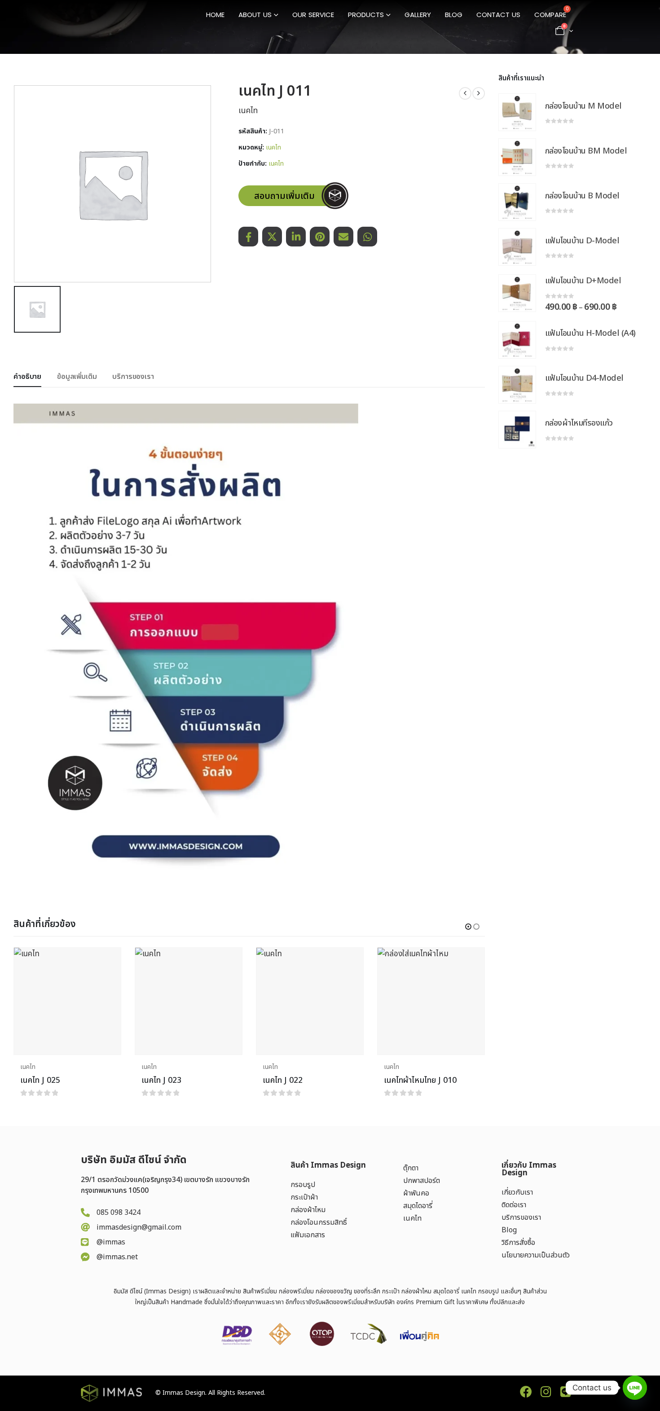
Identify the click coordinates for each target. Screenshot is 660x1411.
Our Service (313, 14)
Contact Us (498, 14)
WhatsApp (367, 236)
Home (215, 14)
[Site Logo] (117, 21)
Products (366, 14)
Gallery (418, 14)
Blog (453, 14)
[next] (478, 93)
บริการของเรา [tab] (133, 376)
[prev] (465, 93)
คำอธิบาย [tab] (27, 376)
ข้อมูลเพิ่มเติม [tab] (77, 376)
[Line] (565, 1391)
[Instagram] (546, 1391)
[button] (468, 926)
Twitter (272, 236)
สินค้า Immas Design (328, 1165)
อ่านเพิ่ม (106, 962)
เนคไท (273, 148)
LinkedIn (296, 236)
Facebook (248, 236)
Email (343, 236)
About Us (255, 14)
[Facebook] (526, 1391)
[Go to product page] (67, 1001)
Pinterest (320, 236)
